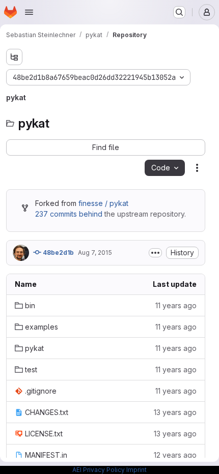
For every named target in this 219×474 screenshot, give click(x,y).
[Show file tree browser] (14, 57)
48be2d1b (57, 252)
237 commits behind (68, 214)
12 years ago (175, 455)
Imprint (136, 469)
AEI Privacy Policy (98, 469)
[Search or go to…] (179, 12)
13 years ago (175, 412)
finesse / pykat (103, 203)
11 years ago (176, 305)
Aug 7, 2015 (95, 252)
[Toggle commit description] (155, 252)
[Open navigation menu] (29, 12)
